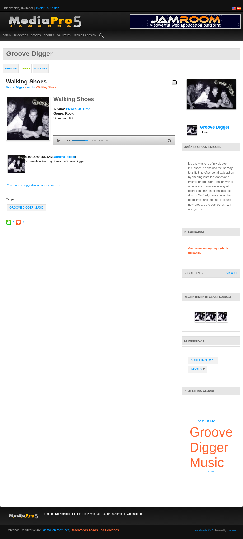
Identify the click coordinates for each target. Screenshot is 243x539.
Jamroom (232, 530)
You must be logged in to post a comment (33, 185)
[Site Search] (102, 36)
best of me (206, 421)
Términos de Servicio (56, 513)
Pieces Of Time (78, 109)
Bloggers (21, 35)
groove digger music (26, 207)
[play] (59, 141)
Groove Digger (15, 87)
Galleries (64, 35)
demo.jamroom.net (56, 530)
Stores (36, 35)
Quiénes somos (113, 513)
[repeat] (169, 141)
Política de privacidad (86, 513)
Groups (49, 35)
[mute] (68, 141)
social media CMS (204, 530)
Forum (7, 35)
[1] (55, 123)
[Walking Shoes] (28, 118)
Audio (31, 87)
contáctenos (135, 513)
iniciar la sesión (85, 35)
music (211, 471)
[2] (57, 123)
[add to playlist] (174, 82)
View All (231, 273)
